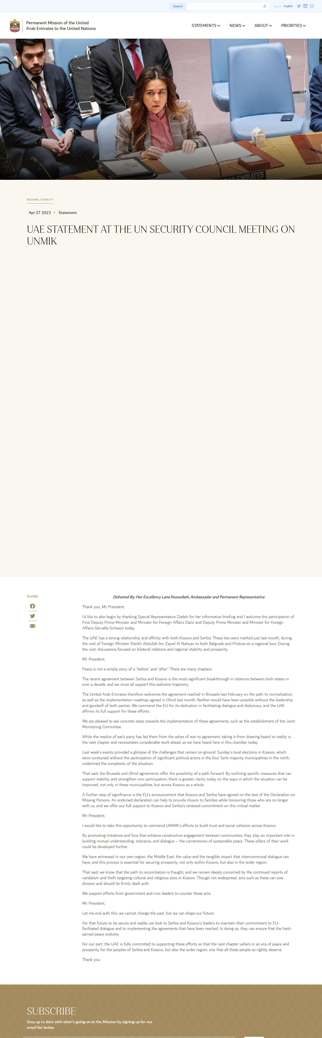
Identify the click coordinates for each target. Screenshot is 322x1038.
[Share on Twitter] (32, 617)
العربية (277, 6)
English (288, 6)
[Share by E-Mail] (32, 627)
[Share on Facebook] (32, 607)
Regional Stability (40, 200)
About (261, 25)
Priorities (291, 25)
